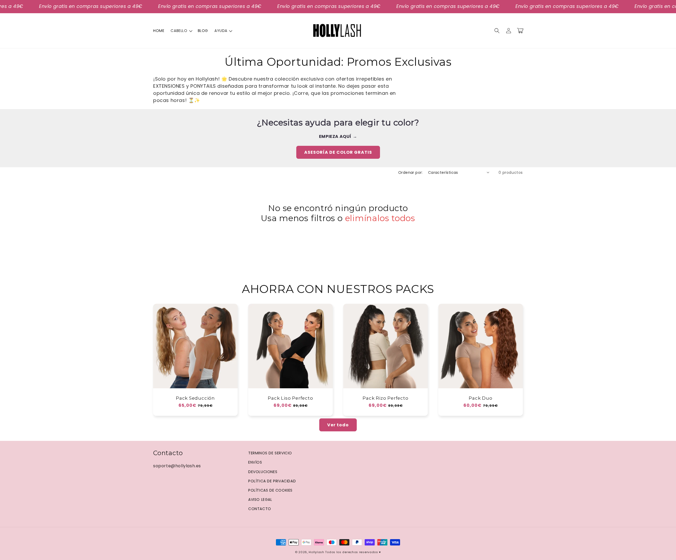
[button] (180, 30)
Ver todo (338, 425)
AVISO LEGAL (260, 499)
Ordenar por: (410, 172)
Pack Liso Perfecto (290, 398)
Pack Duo (480, 398)
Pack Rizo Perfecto (385, 398)
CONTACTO (259, 508)
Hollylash (316, 552)
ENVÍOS (255, 462)
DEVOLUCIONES (262, 471)
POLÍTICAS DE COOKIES (270, 490)
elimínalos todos (380, 218)
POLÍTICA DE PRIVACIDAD (272, 481)
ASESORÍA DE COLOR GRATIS (338, 152)
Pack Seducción (195, 398)
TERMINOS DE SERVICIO (270, 453)
